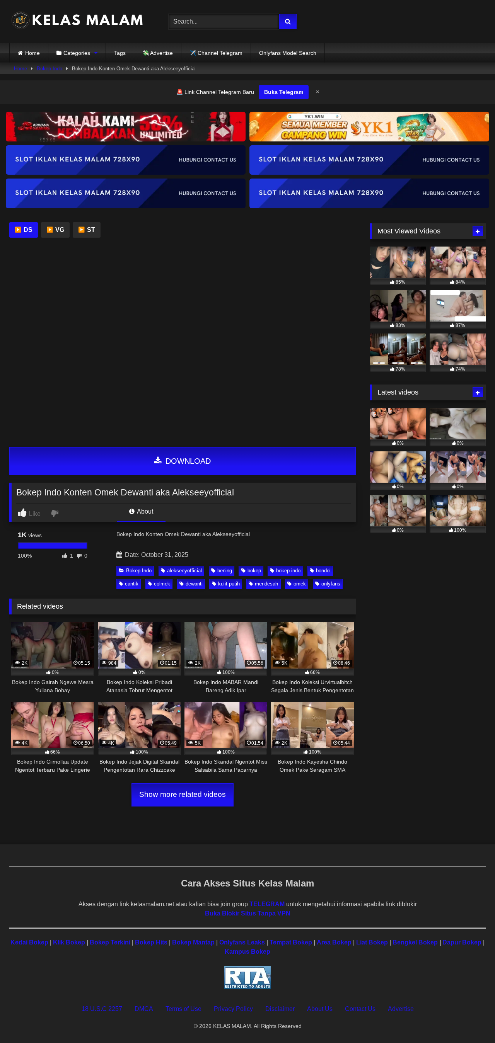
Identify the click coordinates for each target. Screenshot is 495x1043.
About (144, 511)
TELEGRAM (267, 904)
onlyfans (330, 584)
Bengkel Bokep (415, 942)
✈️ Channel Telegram (215, 53)
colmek (162, 584)
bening (224, 570)
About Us (320, 1009)
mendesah (266, 584)
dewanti (194, 584)
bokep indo (288, 570)
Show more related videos (182, 794)
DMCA (144, 1009)
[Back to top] (471, 1020)
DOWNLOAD (187, 461)
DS (23, 229)
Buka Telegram (283, 92)
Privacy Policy (233, 1009)
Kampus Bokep (247, 951)
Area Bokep (334, 942)
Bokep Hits (151, 942)
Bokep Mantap (193, 942)
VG (55, 229)
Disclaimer (280, 1009)
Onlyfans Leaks (242, 942)
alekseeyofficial (184, 570)
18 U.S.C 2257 (102, 1009)
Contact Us (360, 1009)
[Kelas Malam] (77, 22)
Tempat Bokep (291, 942)
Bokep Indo (49, 68)
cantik (131, 584)
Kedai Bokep (29, 942)
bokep (254, 570)
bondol (323, 570)
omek (300, 584)
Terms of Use (183, 1009)
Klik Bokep (69, 942)
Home (32, 53)
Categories (76, 53)
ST (86, 229)
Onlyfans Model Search (287, 53)
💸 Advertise (157, 53)
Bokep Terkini (110, 942)
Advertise (401, 1009)
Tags (120, 53)
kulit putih (229, 584)
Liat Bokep (372, 942)
